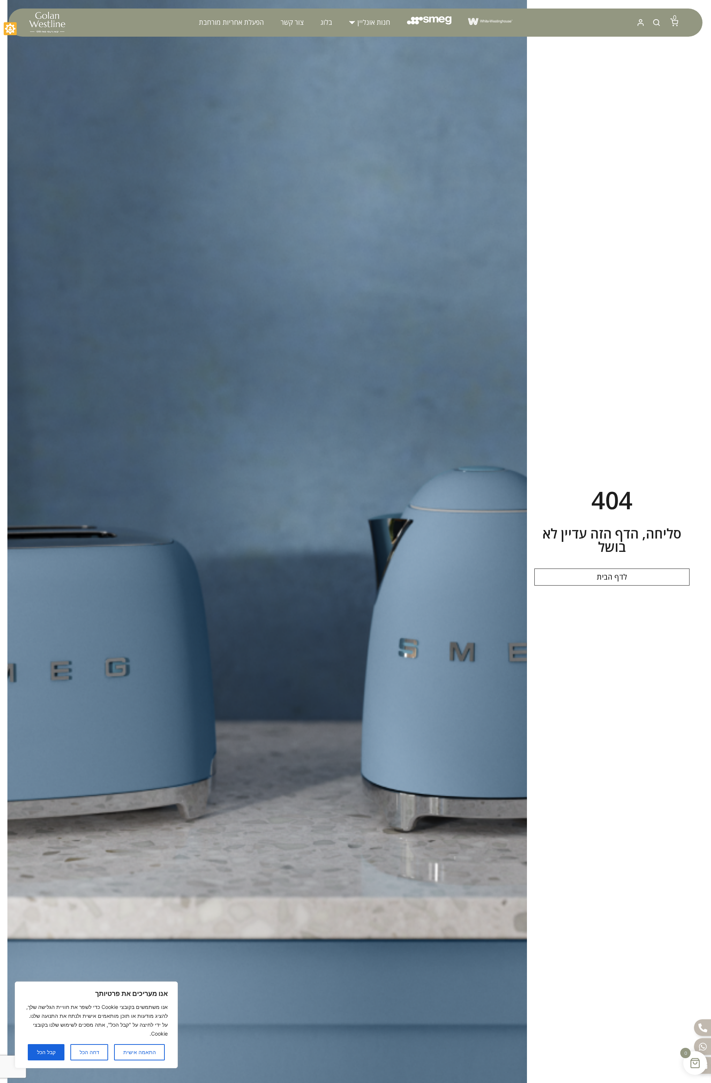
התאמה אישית (139, 1052)
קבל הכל (46, 1052)
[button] (369, 22)
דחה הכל (89, 1052)
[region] (96, 1025)
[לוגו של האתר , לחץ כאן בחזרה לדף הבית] (47, 22)
